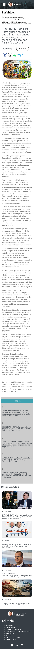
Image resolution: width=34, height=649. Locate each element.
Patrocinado (10, 633)
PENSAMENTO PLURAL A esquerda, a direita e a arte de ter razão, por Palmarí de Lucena (17, 459)
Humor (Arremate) (12, 627)
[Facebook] (11, 644)
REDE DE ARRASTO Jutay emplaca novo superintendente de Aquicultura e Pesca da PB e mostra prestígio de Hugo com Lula (17, 444)
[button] (4, 4)
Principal (8, 635)
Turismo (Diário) (11, 639)
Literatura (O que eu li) (13, 629)
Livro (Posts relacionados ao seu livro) (18, 631)
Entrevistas (9, 625)
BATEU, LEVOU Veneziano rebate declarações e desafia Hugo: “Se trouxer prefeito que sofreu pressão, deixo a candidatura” (16, 413)
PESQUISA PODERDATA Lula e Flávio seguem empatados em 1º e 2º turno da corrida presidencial (16, 428)
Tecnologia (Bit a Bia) (13, 637)
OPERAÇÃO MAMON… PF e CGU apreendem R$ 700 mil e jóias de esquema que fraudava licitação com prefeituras (16, 474)
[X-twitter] (17, 644)
